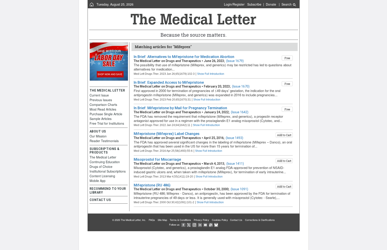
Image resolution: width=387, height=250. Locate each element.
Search (287, 4)
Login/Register (234, 4)
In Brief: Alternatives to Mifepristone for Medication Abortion (184, 57)
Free (287, 58)
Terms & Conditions (180, 220)
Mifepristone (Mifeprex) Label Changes (167, 134)
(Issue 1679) (235, 61)
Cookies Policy (220, 220)
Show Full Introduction (210, 73)
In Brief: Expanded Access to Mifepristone (169, 82)
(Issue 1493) (234, 138)
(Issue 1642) (239, 112)
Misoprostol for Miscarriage (157, 159)
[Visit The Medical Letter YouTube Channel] (205, 224)
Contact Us (236, 220)
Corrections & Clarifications (260, 220)
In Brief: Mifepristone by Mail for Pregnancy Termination (180, 108)
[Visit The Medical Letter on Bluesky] (216, 224)
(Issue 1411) (235, 163)
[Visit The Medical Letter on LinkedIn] (200, 224)
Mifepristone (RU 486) (152, 185)
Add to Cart (284, 135)
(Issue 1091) (239, 189)
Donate (271, 4)
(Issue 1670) (240, 86)
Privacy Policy (201, 220)
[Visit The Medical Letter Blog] (211, 224)
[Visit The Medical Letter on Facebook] (183, 224)
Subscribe (254, 4)
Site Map (162, 220)
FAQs (152, 220)
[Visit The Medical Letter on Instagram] (194, 224)
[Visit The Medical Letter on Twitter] (189, 224)
